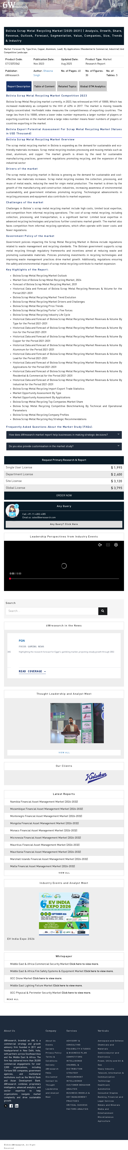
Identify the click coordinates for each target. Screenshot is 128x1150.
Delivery (50, 1065)
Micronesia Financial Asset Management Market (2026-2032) (45, 838)
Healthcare (104, 1085)
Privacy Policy (54, 1053)
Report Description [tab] (19, 86)
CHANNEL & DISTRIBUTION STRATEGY (74, 1069)
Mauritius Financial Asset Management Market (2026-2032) (45, 845)
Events (49, 1045)
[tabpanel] (64, 777)
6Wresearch (17, 1145)
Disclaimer (52, 1077)
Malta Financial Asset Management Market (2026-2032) (42, 866)
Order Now (64, 495)
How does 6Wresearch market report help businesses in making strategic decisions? (58, 435)
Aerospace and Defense (111, 1041)
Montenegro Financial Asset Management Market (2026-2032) (46, 816)
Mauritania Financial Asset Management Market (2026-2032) (45, 852)
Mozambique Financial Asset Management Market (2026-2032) (46, 809)
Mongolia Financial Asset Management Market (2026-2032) (44, 823)
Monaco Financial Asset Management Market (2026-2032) (43, 830)
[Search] (113, 4)
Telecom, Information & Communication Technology (111, 1077)
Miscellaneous (106, 1117)
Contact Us (52, 1081)
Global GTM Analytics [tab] (93, 86)
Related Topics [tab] (67, 86)
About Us (51, 1041)
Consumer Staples (108, 1093)
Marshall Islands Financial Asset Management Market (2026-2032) (49, 859)
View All (64, 753)
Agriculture (104, 1121)
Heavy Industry (106, 1069)
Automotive (104, 1089)
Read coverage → (49, 671)
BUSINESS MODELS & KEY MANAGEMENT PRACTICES (78, 1097)
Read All (13, 999)
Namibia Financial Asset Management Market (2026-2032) (44, 802)
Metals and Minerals (109, 1105)
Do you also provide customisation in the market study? (41, 446)
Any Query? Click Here (64, 524)
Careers (50, 1049)
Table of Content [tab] (44, 86)
